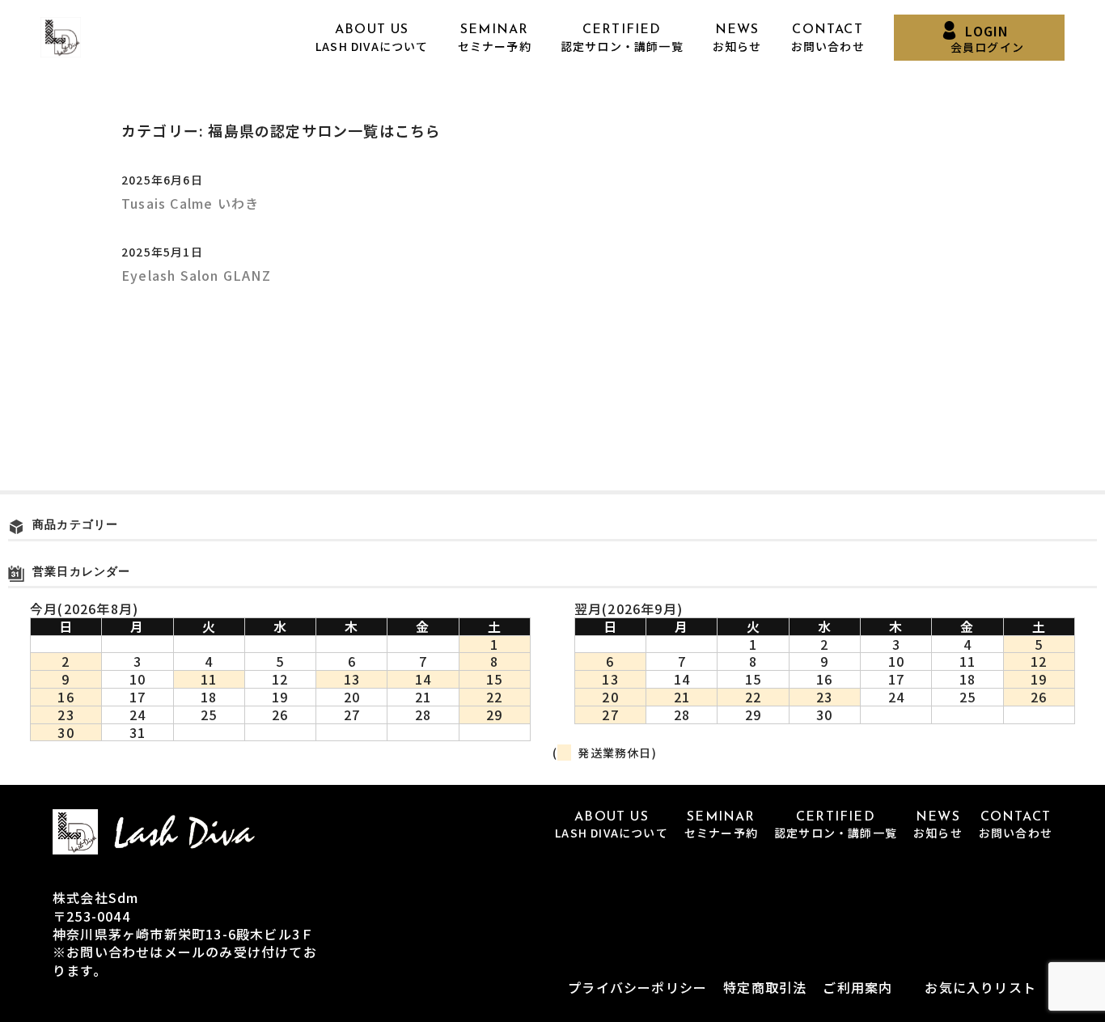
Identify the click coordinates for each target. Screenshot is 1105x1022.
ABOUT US (372, 38)
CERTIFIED (622, 38)
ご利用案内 (857, 987)
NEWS (737, 38)
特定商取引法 (765, 987)
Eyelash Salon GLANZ (196, 275)
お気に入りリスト (980, 987)
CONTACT (828, 38)
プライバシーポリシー (637, 987)
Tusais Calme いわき (190, 203)
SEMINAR (494, 38)
